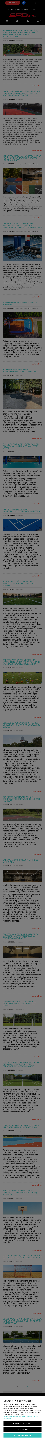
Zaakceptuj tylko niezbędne (22, 1423)
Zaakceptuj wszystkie (22, 1435)
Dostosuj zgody (22, 1429)
